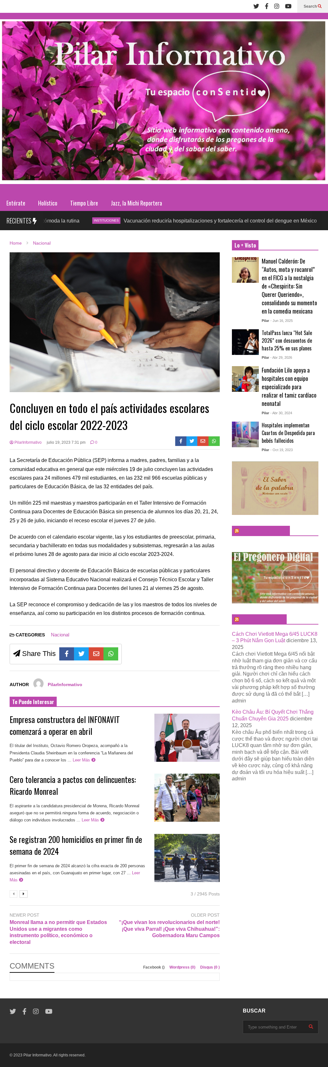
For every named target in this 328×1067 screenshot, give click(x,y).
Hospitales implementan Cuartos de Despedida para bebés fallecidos (288, 432)
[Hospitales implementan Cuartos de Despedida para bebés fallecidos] (245, 434)
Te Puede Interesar (33, 702)
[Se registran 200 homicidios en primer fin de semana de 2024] (186, 858)
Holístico (47, 203)
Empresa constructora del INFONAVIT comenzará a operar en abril (65, 725)
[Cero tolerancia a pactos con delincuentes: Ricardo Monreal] (186, 798)
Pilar (265, 321)
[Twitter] (256, 6)
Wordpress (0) (182, 967)
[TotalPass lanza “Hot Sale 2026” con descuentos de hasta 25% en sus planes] (245, 342)
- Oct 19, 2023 (281, 450)
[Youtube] (288, 6)
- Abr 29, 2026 (281, 357)
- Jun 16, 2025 (281, 321)
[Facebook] (266, 6)
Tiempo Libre (84, 203)
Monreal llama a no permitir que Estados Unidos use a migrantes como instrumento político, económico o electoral (58, 932)
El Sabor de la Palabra (263, 531)
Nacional (60, 634)
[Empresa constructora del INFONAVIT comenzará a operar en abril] (186, 738)
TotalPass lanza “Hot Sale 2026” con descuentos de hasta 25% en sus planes (287, 340)
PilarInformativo (27, 442)
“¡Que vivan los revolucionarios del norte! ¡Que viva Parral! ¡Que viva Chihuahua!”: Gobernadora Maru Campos (169, 929)
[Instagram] (276, 6)
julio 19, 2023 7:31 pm (66, 442)
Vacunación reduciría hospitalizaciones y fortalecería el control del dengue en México (182, 220)
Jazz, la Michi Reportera (136, 203)
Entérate (15, 203)
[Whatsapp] (214, 441)
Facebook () (154, 967)
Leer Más (82, 760)
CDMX (298, 220)
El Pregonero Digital (262, 619)
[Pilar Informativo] (164, 104)
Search (311, 6)
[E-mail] (203, 441)
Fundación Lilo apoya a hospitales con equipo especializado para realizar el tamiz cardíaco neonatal (289, 386)
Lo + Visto (245, 245)
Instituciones (68, 220)
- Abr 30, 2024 (281, 413)
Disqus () (210, 967)
